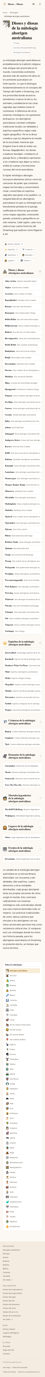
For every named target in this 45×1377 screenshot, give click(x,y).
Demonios (13, 255)
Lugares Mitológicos (11, 1333)
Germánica (14, 1079)
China (12, 1020)
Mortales (29, 255)
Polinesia (13, 1182)
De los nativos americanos (20, 1025)
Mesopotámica (15, 1167)
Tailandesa (14, 1207)
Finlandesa (14, 1059)
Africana (13, 975)
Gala (11, 1069)
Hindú (12, 1093)
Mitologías (14, 12)
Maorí (12, 1148)
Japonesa (13, 1133)
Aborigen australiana (18, 971)
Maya (12, 1152)
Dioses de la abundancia (13, 1289)
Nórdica (13, 1177)
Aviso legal (6, 1367)
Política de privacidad (19, 1367)
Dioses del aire (9, 1301)
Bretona (13, 985)
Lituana (13, 1143)
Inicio (5, 12)
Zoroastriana (15, 1226)
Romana (13, 1187)
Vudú (12, 1211)
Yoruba (12, 1216)
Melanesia (14, 1157)
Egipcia (13, 1044)
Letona (12, 1138)
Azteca (12, 980)
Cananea (13, 1000)
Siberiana (13, 1197)
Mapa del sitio (8, 1350)
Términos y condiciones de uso (29, 1372)
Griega (12, 1084)
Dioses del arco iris (10, 1312)
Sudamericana (15, 1202)
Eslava (12, 1049)
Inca (11, 1108)
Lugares (12, 260)
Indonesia (14, 1113)
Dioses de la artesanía (12, 1316)
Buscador (6, 1346)
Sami (12, 1192)
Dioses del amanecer (11, 1304)
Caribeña (13, 1005)
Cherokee (13, 1015)
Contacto (6, 1354)
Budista (13, 990)
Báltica (12, 995)
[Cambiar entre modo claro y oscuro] (40, 4)
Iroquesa (13, 1128)
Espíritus (13, 249)
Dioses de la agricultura (12, 1293)
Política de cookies (9, 1372)
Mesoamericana (16, 1162)
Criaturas (30, 249)
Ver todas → (7, 1280)
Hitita (12, 1098)
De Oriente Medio (17, 1034)
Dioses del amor (9, 1308)
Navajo (12, 1172)
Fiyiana (12, 1064)
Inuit (12, 1118)
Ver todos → (7, 1319)
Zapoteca (13, 1221)
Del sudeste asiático (18, 1039)
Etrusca (13, 1054)
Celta (12, 1010)
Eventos (28, 260)
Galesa (12, 1074)
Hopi (11, 1103)
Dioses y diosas (15, 244)
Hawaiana (14, 1089)
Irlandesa (13, 1123)
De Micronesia (15, 1030)
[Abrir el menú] (33, 4)
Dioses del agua (9, 1297)
